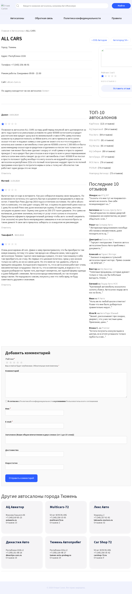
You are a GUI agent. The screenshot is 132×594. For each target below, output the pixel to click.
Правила (117, 18)
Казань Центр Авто (112, 209)
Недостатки (11, 463)
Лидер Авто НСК (109, 283)
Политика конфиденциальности (82, 18)
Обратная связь (44, 18)
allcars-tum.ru (14, 82)
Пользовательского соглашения (82, 401)
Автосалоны (17, 18)
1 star (7, 362)
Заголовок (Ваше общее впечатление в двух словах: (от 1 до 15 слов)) (39, 434)
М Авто (101, 298)
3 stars (14, 362)
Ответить (6, 173)
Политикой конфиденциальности (36, 401)
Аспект (45, 90)
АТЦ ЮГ (105, 195)
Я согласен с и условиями (53, 401)
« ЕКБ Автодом (99, 40)
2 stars (11, 362)
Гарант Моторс (108, 254)
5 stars (21, 362)
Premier (106, 327)
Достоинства (11, 450)
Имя (7, 408)
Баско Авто (108, 239)
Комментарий (12, 371)
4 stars (18, 362)
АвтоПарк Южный (109, 313)
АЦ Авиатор (106, 268)
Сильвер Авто (106, 224)
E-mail (8, 421)
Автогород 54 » (120, 40)
